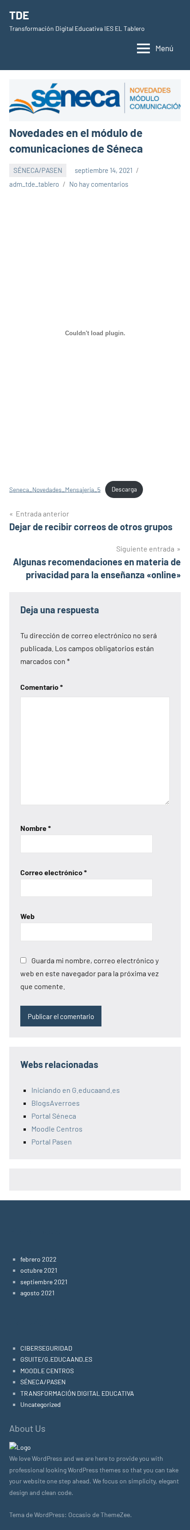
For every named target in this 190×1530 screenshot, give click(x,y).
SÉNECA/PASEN (37, 170)
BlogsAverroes (55, 1102)
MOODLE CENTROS (47, 1371)
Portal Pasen (51, 1141)
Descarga (124, 489)
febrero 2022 (38, 1259)
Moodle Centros (57, 1128)
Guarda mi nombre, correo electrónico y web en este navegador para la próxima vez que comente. (89, 973)
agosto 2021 (37, 1293)
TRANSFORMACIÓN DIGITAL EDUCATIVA (77, 1393)
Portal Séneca (53, 1115)
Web (27, 916)
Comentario (41, 686)
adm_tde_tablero (34, 184)
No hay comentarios (98, 184)
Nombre (35, 828)
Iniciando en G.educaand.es (75, 1089)
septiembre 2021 (43, 1282)
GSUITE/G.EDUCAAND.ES (56, 1359)
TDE (19, 15)
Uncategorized (40, 1404)
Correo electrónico (53, 872)
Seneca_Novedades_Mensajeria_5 (55, 489)
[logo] (20, 1447)
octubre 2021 (38, 1270)
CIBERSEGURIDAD (46, 1348)
